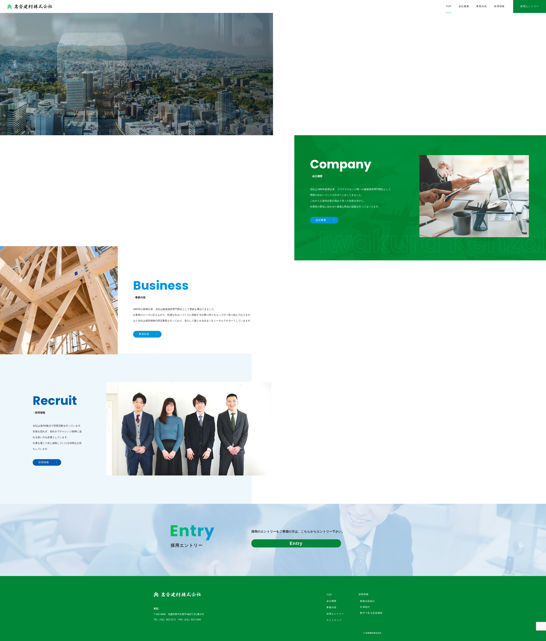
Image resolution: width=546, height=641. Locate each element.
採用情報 (499, 6)
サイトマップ (334, 620)
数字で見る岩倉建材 (371, 613)
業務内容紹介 (367, 601)
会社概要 (464, 6)
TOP (448, 6)
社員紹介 (364, 607)
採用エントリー (529, 6)
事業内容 (481, 6)
